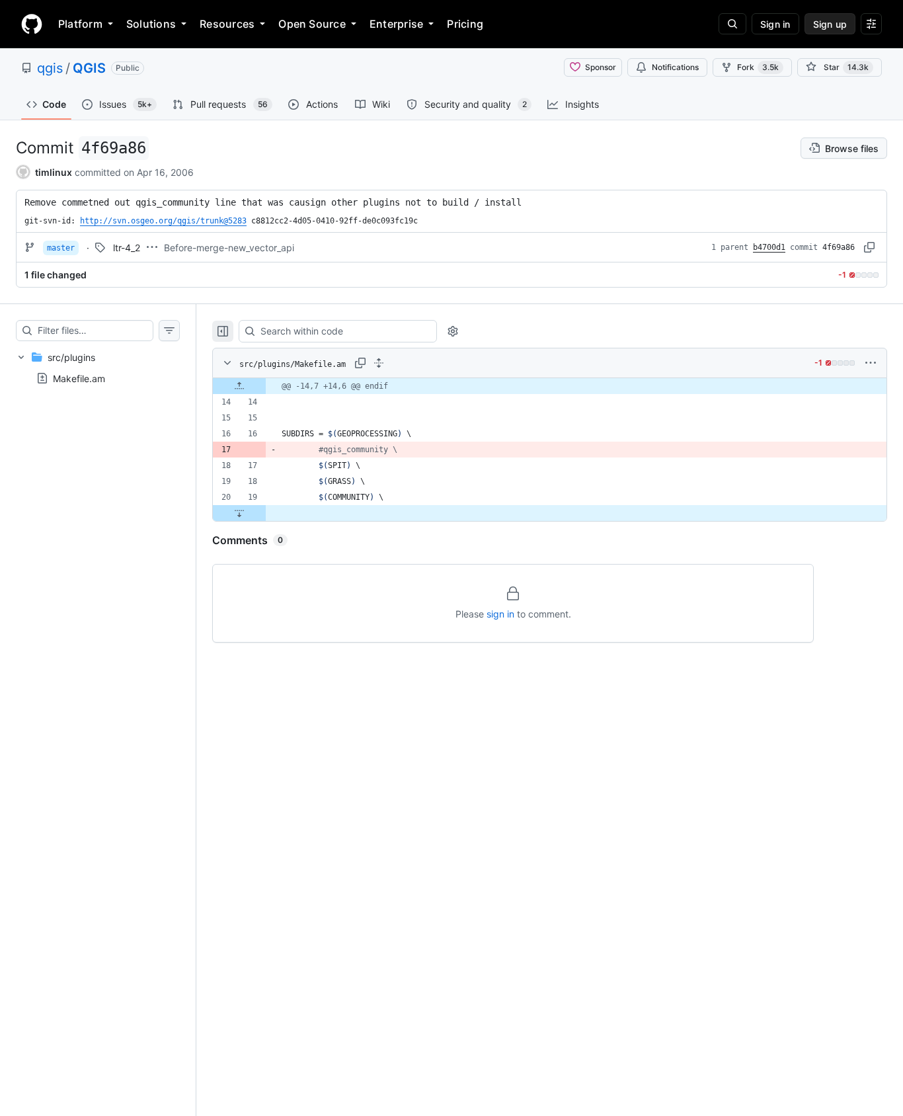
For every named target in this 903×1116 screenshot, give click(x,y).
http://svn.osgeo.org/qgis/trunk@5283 (163, 220)
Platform (80, 23)
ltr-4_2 (126, 247)
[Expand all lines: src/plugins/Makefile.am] (379, 363)
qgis (50, 68)
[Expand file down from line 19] (239, 513)
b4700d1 (769, 247)
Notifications (675, 67)
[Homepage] (31, 23)
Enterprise (396, 23)
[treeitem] (98, 367)
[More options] (870, 363)
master (61, 248)
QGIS (89, 68)
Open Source (312, 23)
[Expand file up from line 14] (239, 386)
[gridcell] (549, 386)
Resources (227, 23)
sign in (500, 613)
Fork (758, 67)
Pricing (465, 23)
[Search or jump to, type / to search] (732, 23)
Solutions (151, 23)
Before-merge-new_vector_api (229, 247)
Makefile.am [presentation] (79, 378)
